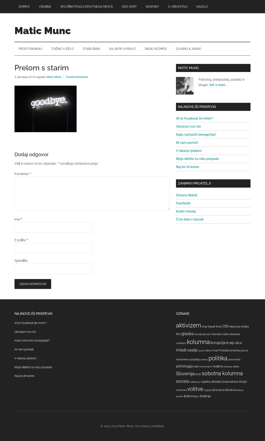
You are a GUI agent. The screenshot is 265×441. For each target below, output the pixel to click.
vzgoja (207, 390)
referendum (206, 366)
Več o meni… (218, 85)
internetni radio (220, 334)
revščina (217, 366)
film (178, 334)
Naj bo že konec (187, 167)
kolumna (198, 341)
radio (196, 366)
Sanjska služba (231, 366)
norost (201, 350)
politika (218, 358)
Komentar (22, 174)
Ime (18, 219)
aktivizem (188, 325)
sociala (182, 381)
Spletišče (21, 261)
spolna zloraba (211, 381)
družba (245, 326)
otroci (208, 350)
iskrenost (234, 334)
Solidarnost (195, 382)
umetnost (181, 390)
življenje (205, 396)
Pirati (215, 350)
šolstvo (189, 396)
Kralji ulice (234, 343)
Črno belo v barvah (190, 219)
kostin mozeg (186, 211)
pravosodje (234, 359)
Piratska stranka (229, 350)
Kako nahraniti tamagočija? (196, 135)
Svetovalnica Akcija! (234, 381)
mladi (181, 350)
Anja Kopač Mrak (212, 326)
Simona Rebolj (186, 195)
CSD (225, 326)
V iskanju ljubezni (189, 151)
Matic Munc (42, 30)
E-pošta (21, 240)
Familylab (183, 203)
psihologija (184, 366)
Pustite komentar (77, 77)
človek (229, 390)
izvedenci (181, 343)
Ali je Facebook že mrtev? (194, 118)
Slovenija (185, 373)
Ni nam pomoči (187, 143)
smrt (198, 374)
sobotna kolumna (222, 373)
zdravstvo (218, 390)
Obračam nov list (188, 126)
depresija (234, 326)
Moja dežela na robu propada (197, 159)
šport (197, 396)
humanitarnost (202, 334)
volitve (195, 389)
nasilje (192, 350)
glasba (187, 333)
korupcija (218, 342)
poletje (204, 359)
